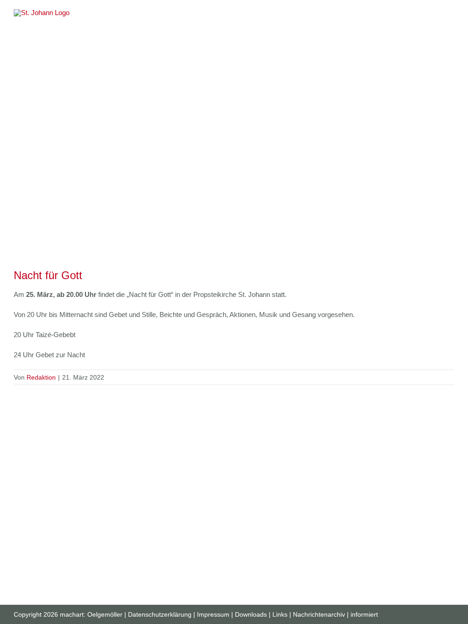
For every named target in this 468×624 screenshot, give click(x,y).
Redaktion (41, 377)
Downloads (251, 614)
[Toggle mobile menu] (450, 14)
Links (279, 614)
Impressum (213, 614)
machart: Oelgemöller (91, 614)
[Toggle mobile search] (434, 14)
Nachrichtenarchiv (319, 614)
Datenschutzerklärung (159, 614)
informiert (364, 614)
